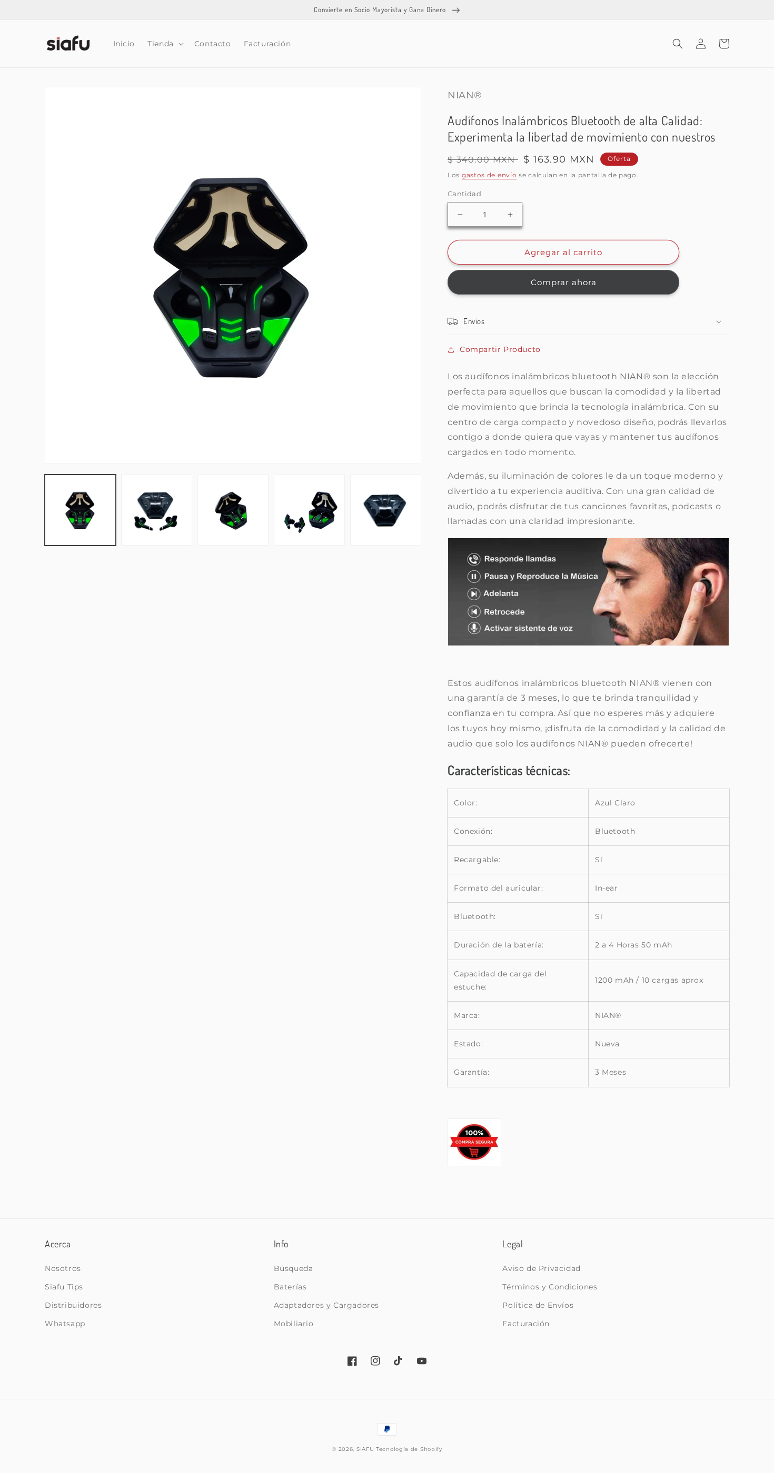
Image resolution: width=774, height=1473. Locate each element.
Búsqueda (293, 1268)
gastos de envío (489, 175)
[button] (164, 44)
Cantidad (464, 193)
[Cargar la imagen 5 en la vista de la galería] (385, 510)
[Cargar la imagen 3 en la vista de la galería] (233, 510)
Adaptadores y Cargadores (326, 1305)
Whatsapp (65, 1323)
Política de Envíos (537, 1305)
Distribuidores (73, 1305)
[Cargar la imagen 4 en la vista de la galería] (309, 510)
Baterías (290, 1287)
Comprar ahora (564, 282)
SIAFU (365, 1449)
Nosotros (63, 1268)
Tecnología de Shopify (409, 1449)
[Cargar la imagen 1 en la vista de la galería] (80, 510)
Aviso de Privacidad (541, 1268)
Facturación (526, 1323)
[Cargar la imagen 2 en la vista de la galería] (156, 510)
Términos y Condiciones (549, 1287)
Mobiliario (294, 1323)
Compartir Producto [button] (500, 349)
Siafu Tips (64, 1287)
